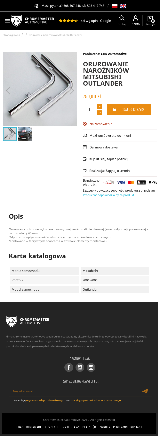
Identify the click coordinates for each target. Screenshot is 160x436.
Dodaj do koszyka (126, 109)
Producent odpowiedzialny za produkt (108, 195)
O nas (20, 427)
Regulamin (120, 427)
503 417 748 (95, 6)
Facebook (69, 367)
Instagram (91, 367)
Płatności (90, 427)
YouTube (80, 367)
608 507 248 (72, 6)
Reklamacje (34, 427)
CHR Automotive (114, 54)
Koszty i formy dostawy (62, 427)
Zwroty (105, 427)
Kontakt (136, 427)
